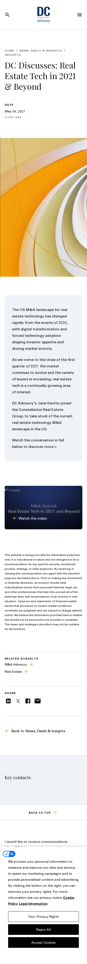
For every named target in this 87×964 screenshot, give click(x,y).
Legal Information (33, 903)
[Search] (7, 15)
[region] (43, 905)
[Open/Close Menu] (79, 15)
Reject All (43, 929)
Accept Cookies (43, 942)
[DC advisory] (43, 15)
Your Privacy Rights (43, 916)
